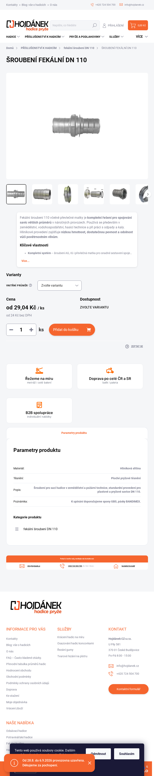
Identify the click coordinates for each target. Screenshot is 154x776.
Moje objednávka (16, 702)
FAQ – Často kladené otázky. (24, 657)
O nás (53, 4)
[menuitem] (13, 37)
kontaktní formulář (128, 566)
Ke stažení (12, 695)
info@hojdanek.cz (128, 665)
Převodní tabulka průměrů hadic (26, 664)
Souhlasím (126, 754)
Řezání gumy (65, 649)
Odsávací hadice (16, 730)
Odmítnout (98, 754)
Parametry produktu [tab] (74, 432)
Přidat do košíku (65, 329)
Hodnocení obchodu (18, 670)
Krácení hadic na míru (70, 637)
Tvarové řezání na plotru (72, 656)
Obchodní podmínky (18, 676)
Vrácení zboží (14, 708)
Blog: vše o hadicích (34, 4)
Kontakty (12, 4)
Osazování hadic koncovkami (75, 643)
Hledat (94, 25)
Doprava (11, 689)
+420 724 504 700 (128, 673)
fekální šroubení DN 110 (40, 529)
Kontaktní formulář (128, 689)
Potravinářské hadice (19, 737)
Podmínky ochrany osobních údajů (27, 683)
